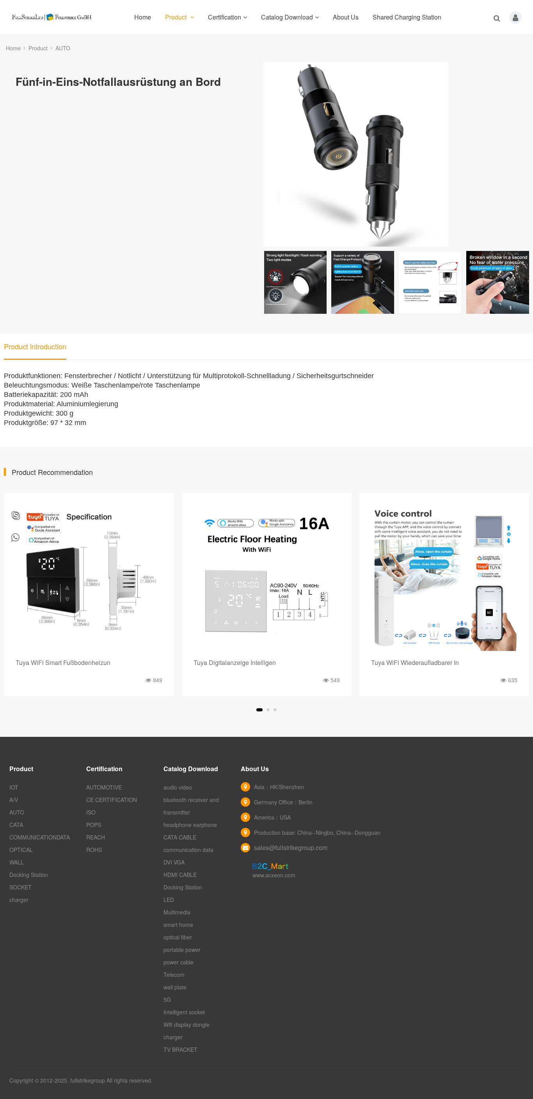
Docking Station (28, 874)
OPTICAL (21, 850)
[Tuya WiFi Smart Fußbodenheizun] (89, 578)
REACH (95, 837)
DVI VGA (174, 862)
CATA (16, 825)
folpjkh (15, 516)
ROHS (94, 850)
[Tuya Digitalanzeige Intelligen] (267, 578)
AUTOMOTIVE (104, 787)
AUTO (62, 48)
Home (142, 16)
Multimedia (176, 912)
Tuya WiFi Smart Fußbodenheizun (63, 662)
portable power (182, 949)
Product (176, 16)
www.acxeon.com (273, 875)
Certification (224, 16)
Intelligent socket (184, 1012)
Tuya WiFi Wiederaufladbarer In (415, 662)
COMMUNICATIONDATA (39, 837)
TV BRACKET (180, 1049)
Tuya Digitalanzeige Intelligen (235, 662)
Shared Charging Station (407, 16)
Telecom (174, 974)
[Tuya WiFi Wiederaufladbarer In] (444, 578)
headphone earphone (190, 825)
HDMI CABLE (180, 874)
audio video (177, 787)
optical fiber (177, 937)
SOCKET (20, 887)
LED (168, 899)
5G (167, 999)
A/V (13, 800)
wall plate (175, 987)
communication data (188, 850)
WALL (16, 862)
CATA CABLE (179, 837)
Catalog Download (287, 16)
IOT (13, 787)
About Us (346, 16)
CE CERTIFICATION (111, 800)
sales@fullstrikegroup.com (290, 847)
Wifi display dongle (186, 1024)
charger (18, 899)
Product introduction (35, 346)
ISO (91, 812)
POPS (93, 825)
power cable (178, 962)
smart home (178, 924)
